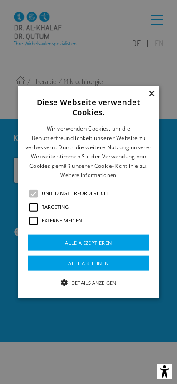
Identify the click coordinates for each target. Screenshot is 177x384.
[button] (34, 193)
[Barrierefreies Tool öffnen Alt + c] (164, 371)
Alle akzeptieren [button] (88, 242)
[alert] (88, 192)
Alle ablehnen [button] (88, 262)
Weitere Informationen (88, 175)
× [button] (151, 94)
